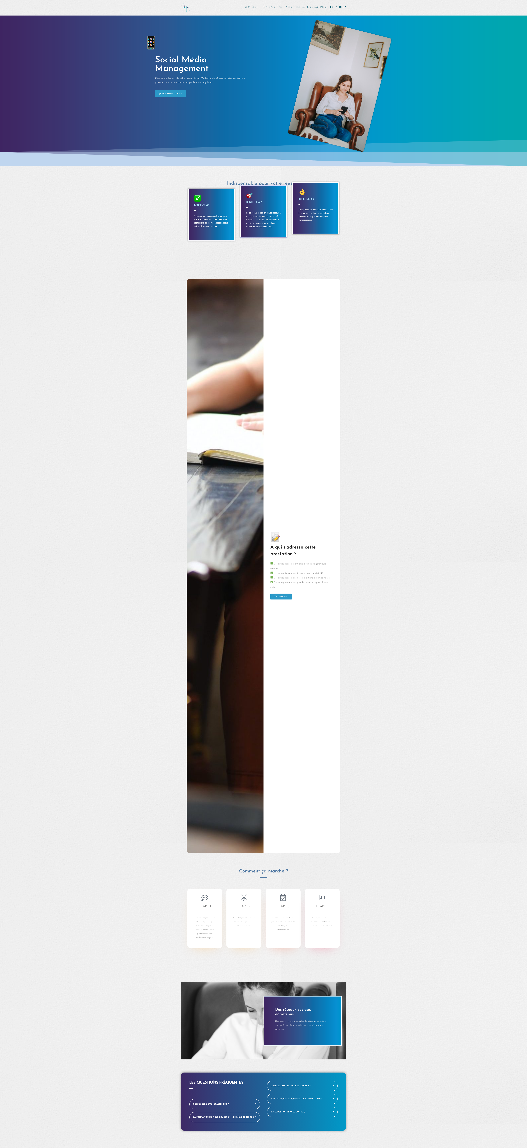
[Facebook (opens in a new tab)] (331, 7)
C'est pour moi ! (281, 597)
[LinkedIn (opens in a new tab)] (340, 7)
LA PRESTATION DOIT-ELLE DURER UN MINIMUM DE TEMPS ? (223, 1117)
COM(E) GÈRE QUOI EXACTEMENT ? (211, 1104)
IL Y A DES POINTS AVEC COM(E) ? (288, 1112)
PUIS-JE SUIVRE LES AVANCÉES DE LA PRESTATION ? (296, 1099)
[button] (224, 1104)
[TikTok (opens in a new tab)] (345, 7)
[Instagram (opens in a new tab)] (336, 7)
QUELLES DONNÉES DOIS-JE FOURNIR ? (291, 1086)
